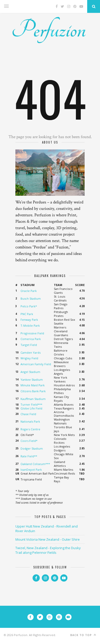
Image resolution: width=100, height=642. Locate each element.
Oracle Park (29, 291)
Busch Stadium (31, 298)
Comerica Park (31, 339)
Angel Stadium (30, 372)
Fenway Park (29, 320)
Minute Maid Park (33, 385)
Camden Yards (31, 352)
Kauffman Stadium (33, 399)
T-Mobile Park (30, 325)
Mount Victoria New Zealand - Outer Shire (47, 539)
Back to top (81, 635)
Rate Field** (29, 456)
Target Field (29, 345)
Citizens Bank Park (33, 391)
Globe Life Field (31, 408)
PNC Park (27, 314)
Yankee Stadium (32, 379)
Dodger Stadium (32, 448)
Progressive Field (32, 333)
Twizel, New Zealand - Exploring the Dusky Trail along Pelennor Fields (48, 550)
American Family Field (36, 364)
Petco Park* (29, 306)
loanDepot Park (31, 469)
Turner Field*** (31, 404)
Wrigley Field (29, 358)
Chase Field (28, 414)
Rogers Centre (30, 429)
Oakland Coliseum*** (35, 464)
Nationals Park (30, 421)
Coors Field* (29, 441)
